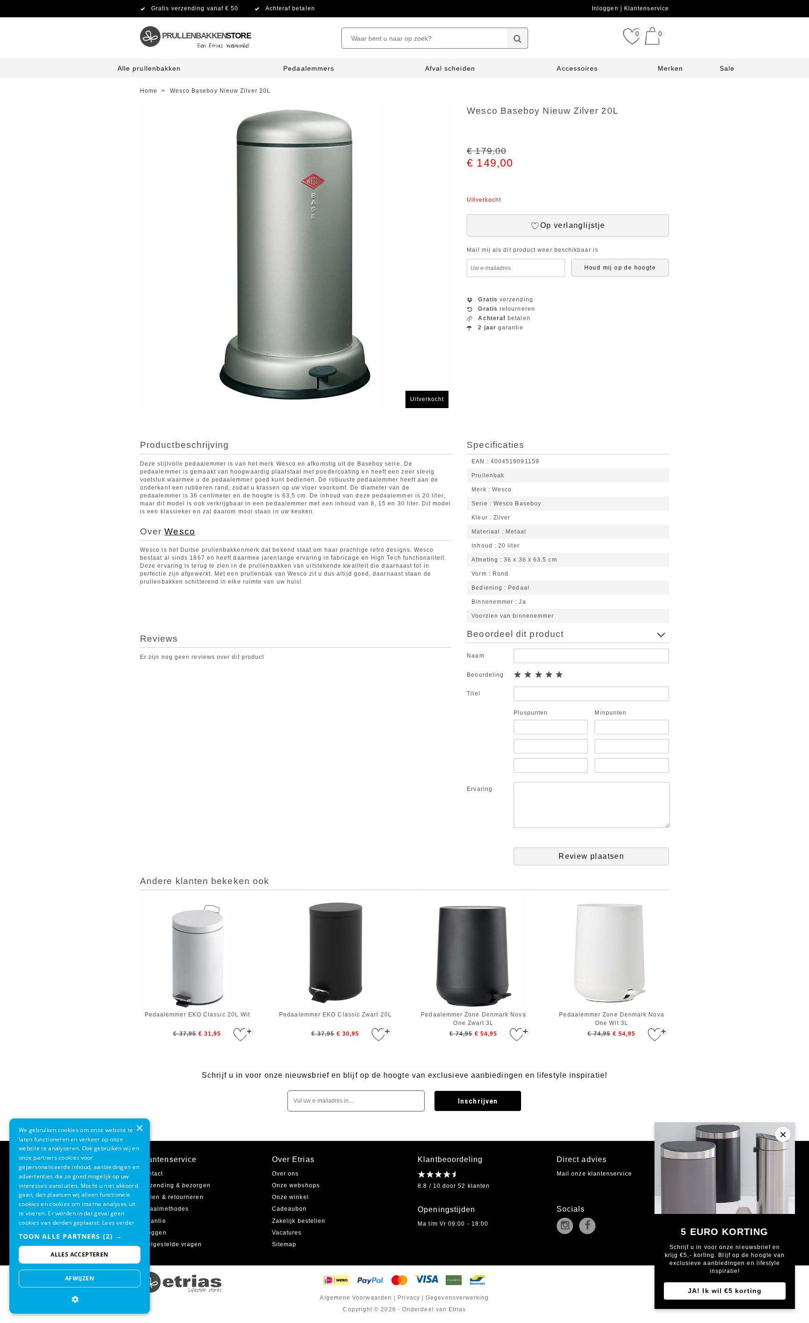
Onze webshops (296, 1185)
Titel (473, 693)
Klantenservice (646, 8)
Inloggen (606, 8)
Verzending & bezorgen (175, 1185)
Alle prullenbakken (149, 68)
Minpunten (610, 712)
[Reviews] (437, 1174)
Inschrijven (478, 1101)
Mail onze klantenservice (594, 1173)
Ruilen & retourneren (172, 1197)
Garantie (153, 1221)
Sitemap (284, 1244)
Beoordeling (485, 675)
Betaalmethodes (164, 1209)
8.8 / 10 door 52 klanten (454, 1186)
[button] (79, 1236)
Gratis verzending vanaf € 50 (194, 8)
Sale (727, 68)
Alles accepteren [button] (79, 1254)
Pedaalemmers (308, 68)
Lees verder (118, 1223)
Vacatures (287, 1232)
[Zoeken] (517, 38)
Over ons (285, 1173)
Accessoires (577, 68)
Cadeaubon (289, 1209)
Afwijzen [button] (79, 1278)
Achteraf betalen (290, 8)
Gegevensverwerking (457, 1297)
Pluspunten (531, 712)
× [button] (139, 1128)
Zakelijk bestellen (298, 1221)
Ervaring (480, 789)
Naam (475, 655)
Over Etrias (293, 1159)
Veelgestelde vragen (171, 1244)
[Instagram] (567, 1226)
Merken (670, 68)
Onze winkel (290, 1197)
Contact (151, 1173)
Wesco (179, 531)
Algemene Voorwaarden (356, 1297)
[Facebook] (589, 1226)
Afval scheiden (450, 68)
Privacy (408, 1297)
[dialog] (79, 1216)
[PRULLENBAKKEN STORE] (195, 21)
